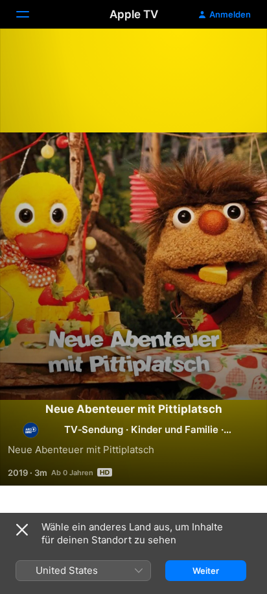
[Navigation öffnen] (30, 14)
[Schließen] (22, 530)
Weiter (205, 570)
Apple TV (134, 14)
